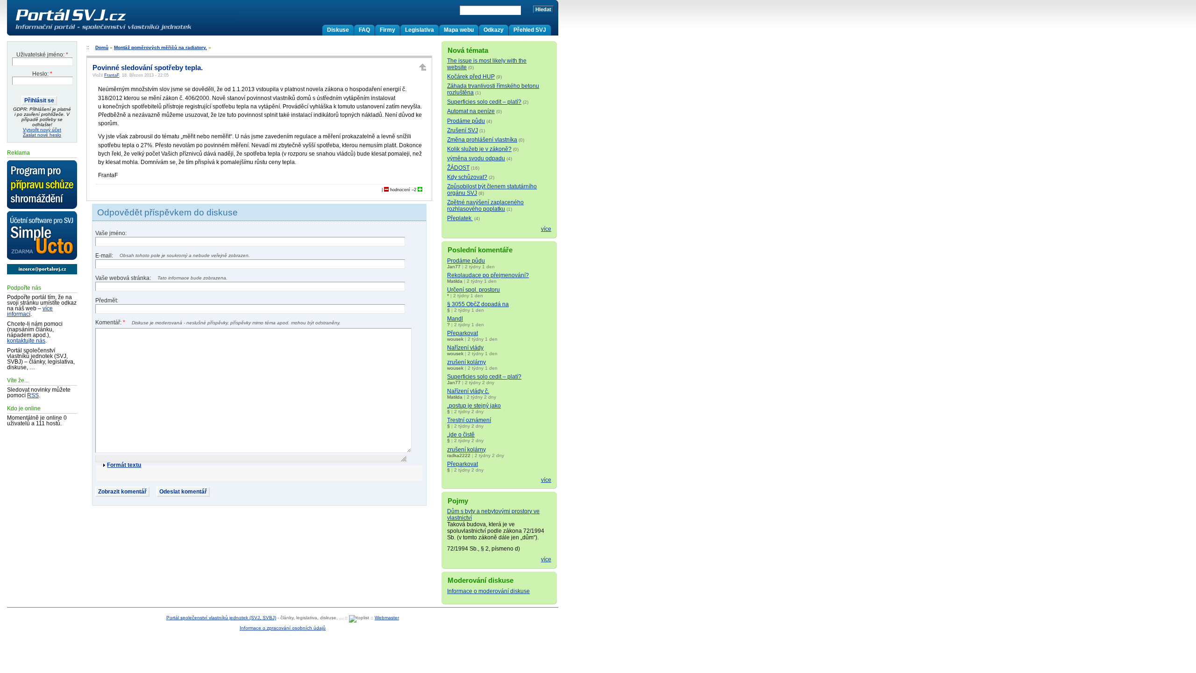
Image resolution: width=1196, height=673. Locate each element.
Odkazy (494, 30)
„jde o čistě (461, 434)
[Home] (122, 30)
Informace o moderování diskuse (488, 591)
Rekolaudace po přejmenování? (488, 275)
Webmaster (387, 617)
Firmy (387, 30)
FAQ (364, 30)
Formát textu (124, 465)
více (546, 229)
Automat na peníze (471, 111)
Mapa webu (459, 30)
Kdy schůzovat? (467, 177)
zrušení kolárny (466, 362)
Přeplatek (460, 218)
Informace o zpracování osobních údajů (283, 627)
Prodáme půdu (466, 121)
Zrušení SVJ (462, 130)
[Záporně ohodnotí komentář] (386, 189)
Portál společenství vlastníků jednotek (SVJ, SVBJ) (221, 617)
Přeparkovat (462, 333)
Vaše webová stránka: (123, 278)
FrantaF (111, 75)
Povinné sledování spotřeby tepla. (148, 68)
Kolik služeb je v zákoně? (479, 149)
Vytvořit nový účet (42, 129)
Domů (101, 47)
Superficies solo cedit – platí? (484, 102)
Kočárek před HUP (471, 76)
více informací (30, 311)
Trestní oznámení (469, 420)
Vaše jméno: (111, 233)
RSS (33, 395)
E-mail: (104, 255)
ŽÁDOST (458, 168)
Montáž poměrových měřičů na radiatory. (160, 47)
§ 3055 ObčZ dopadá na (478, 304)
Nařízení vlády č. (468, 391)
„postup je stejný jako (474, 405)
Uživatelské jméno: (42, 54)
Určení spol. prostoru (473, 289)
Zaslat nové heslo (42, 134)
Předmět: (106, 300)
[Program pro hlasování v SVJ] (42, 185)
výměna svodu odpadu (476, 158)
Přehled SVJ (529, 30)
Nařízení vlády (465, 347)
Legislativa (419, 30)
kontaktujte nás (26, 341)
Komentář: (110, 322)
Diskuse (338, 30)
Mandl (455, 318)
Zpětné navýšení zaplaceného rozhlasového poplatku (485, 205)
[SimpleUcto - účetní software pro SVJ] (42, 236)
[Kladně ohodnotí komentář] (420, 189)
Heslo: (42, 74)
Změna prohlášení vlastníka (482, 139)
